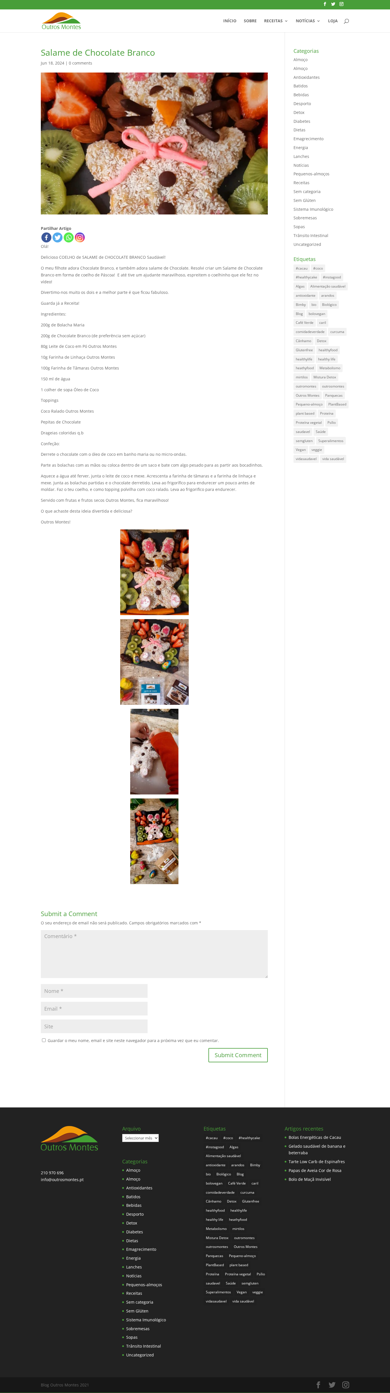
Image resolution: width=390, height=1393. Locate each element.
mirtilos (302, 377)
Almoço (300, 59)
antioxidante (305, 295)
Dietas (299, 130)
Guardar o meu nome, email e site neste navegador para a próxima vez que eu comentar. (133, 1040)
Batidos (300, 86)
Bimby (301, 304)
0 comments (80, 63)
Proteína (326, 413)
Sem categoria (307, 191)
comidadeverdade (310, 331)
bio (313, 304)
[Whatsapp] (69, 237)
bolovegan (317, 313)
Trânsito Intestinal (310, 235)
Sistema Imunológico (313, 209)
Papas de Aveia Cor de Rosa (315, 1170)
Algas (300, 286)
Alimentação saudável (327, 286)
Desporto (302, 103)
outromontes (306, 386)
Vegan (301, 449)
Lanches (301, 156)
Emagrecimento (308, 138)
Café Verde (304, 322)
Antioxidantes (306, 77)
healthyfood (328, 350)
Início (229, 21)
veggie (316, 449)
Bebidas (301, 94)
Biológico (329, 304)
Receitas (273, 21)
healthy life (326, 359)
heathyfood (305, 368)
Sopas (299, 226)
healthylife (304, 359)
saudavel (303, 431)
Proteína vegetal (309, 422)
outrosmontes (333, 386)
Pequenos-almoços (311, 173)
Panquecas (334, 395)
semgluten (304, 440)
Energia (300, 147)
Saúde (321, 431)
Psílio (331, 422)
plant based (305, 413)
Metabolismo (329, 368)
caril (322, 322)
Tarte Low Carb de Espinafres (317, 1161)
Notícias (305, 21)
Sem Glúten (304, 200)
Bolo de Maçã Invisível (310, 1179)
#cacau (301, 268)
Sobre (250, 21)
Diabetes (301, 121)
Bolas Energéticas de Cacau (315, 1137)
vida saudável (333, 458)
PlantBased (337, 404)
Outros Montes (307, 395)
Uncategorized (307, 244)
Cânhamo (303, 340)
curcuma (337, 331)
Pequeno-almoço (309, 404)
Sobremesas (305, 217)
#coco (318, 268)
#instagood (332, 277)
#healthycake (306, 277)
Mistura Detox (324, 377)
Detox (298, 112)
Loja (333, 21)
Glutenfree (304, 350)
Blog (299, 313)
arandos (327, 295)
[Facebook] (46, 237)
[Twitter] (58, 237)
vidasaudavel (306, 458)
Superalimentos (330, 440)
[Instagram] (80, 237)
